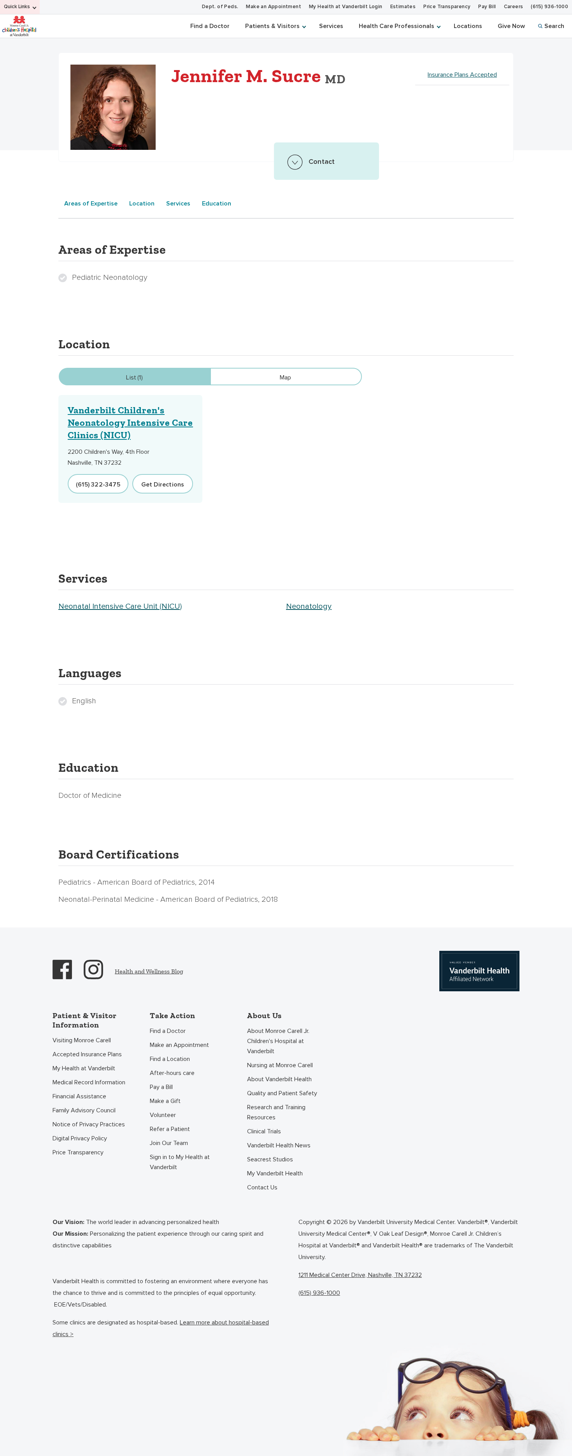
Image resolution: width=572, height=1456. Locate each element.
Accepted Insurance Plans (87, 1054)
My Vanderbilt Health (275, 1173)
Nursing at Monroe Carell (280, 1065)
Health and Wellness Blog (149, 971)
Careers (513, 6)
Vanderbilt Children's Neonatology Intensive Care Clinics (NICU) (130, 422)
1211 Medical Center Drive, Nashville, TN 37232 (360, 1275)
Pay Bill (487, 6)
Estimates (403, 6)
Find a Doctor (210, 26)
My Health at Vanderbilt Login (346, 6)
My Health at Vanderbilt (84, 1068)
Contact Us (262, 1187)
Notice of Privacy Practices (89, 1124)
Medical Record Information (89, 1082)
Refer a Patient (170, 1129)
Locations (468, 26)
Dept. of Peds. (220, 6)
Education (216, 203)
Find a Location (170, 1059)
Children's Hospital (19, 25)
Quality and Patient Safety (282, 1093)
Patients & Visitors (272, 26)
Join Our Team (169, 1143)
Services (331, 26)
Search (554, 26)
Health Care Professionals (396, 26)
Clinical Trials (264, 1131)
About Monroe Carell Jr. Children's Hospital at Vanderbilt (278, 1041)
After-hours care (172, 1073)
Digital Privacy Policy (80, 1138)
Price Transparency (446, 6)
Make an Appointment (273, 6)
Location (141, 203)
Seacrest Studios (270, 1159)
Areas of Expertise (91, 203)
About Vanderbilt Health (279, 1079)
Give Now (511, 26)
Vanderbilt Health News (279, 1145)
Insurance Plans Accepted (462, 75)
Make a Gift (165, 1101)
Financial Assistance (79, 1096)
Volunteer (163, 1115)
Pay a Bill (161, 1087)
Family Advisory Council (84, 1110)
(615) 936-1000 (549, 6)
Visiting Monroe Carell (82, 1040)
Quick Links (17, 6)
